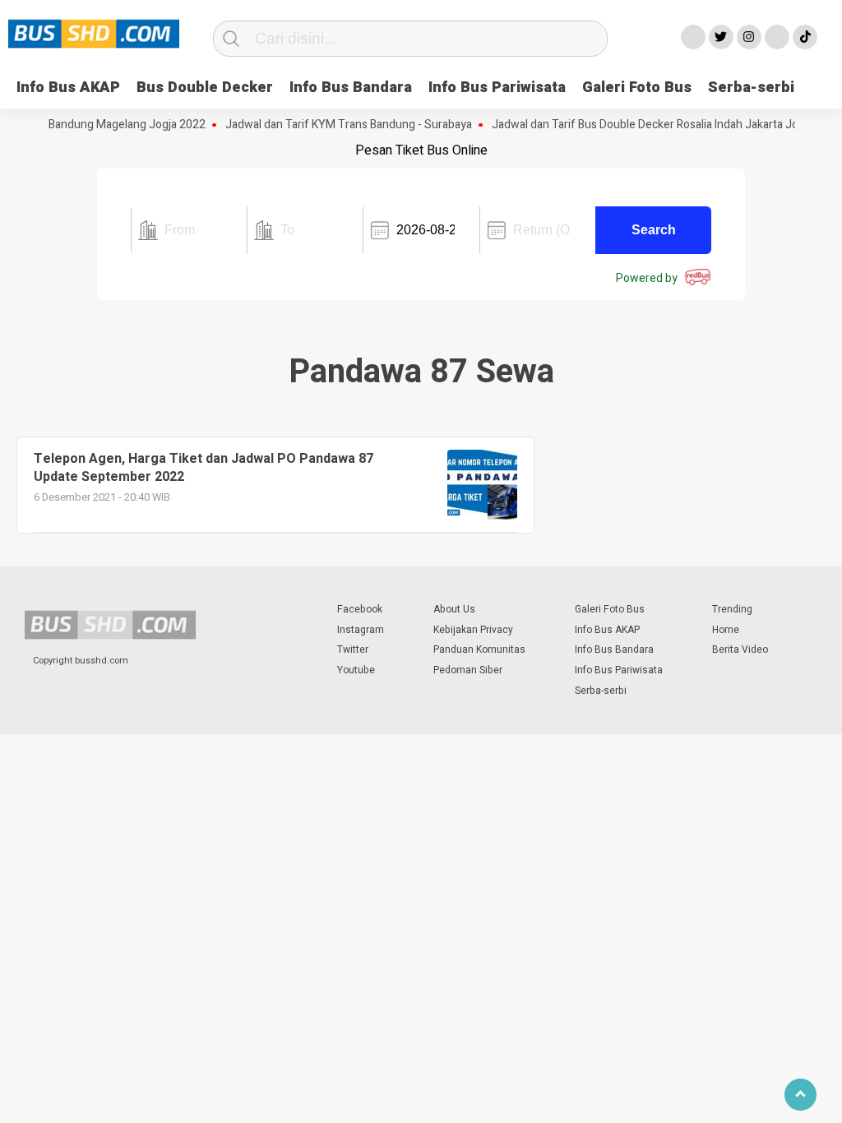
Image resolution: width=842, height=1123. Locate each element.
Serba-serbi (751, 87)
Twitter (352, 649)
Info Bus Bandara (350, 87)
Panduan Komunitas (479, 649)
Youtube (356, 670)
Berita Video (740, 649)
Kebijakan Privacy (473, 629)
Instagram (360, 629)
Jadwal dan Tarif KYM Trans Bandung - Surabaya (337, 125)
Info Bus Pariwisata (497, 87)
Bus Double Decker (204, 87)
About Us (454, 609)
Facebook (359, 609)
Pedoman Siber (467, 670)
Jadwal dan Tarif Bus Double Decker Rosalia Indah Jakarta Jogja (641, 125)
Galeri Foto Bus (637, 87)
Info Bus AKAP (68, 87)
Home (725, 629)
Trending (732, 609)
